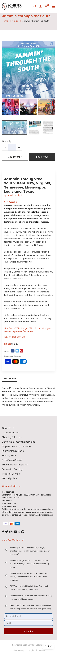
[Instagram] (10, 531)
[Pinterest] (22, 531)
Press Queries (9, 455)
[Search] (34, 6)
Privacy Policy (18, 650)
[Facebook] (3, 531)
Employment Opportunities (16, 446)
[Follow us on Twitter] (17, 351)
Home (5, 20)
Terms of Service (11, 474)
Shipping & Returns (12, 437)
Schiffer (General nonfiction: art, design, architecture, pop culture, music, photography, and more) (30, 550)
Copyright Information (35, 650)
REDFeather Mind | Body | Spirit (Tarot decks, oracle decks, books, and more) (30, 588)
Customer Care (10, 433)
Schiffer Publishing (36, 645)
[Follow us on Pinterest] (21, 351)
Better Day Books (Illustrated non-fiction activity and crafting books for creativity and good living (30, 607)
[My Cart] (46, 6)
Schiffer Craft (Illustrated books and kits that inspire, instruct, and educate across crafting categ (29, 563)
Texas (15, 20)
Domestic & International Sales (18, 442)
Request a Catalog (12, 469)
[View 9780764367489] (14, 127)
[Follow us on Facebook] (13, 351)
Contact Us (8, 428)
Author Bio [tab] (9, 378)
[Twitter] (6, 531)
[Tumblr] (19, 531)
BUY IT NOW (42, 157)
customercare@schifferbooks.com (38, 515)
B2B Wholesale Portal (13, 451)
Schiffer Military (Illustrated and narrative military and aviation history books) (31, 597)
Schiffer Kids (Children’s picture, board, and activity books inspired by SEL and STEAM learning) (29, 576)
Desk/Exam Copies (12, 460)
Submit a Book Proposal (15, 465)
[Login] (40, 6)
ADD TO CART (15, 157)
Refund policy (9, 478)
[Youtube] (15, 531)
